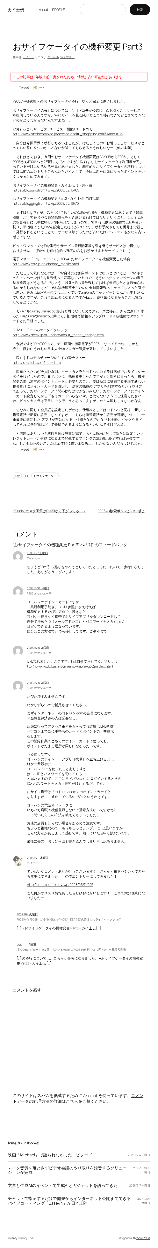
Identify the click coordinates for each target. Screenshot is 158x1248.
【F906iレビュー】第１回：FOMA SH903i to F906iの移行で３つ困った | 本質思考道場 (71, 949)
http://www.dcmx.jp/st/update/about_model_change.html (59, 334)
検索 (140, 10)
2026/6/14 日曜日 (139, 1155)
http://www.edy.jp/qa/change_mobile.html (46, 263)
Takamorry (34, 558)
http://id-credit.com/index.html (37, 362)
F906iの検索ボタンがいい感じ (121, 510)
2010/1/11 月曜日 (27, 945)
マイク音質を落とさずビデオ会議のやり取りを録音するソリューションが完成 (67, 1170)
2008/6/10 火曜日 (38, 588)
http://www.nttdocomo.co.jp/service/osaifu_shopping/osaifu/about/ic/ (68, 133)
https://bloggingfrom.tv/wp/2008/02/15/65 (46, 190)
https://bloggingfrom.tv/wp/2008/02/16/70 (46, 203)
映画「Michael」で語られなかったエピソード (50, 1155)
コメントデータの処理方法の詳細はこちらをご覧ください (78, 1098)
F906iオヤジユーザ (39, 593)
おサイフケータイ (45, 476)
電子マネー (67, 57)
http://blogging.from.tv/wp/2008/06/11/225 (60, 884)
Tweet (24, 87)
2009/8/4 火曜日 (27, 914)
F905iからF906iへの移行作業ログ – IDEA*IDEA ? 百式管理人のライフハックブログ (69, 919)
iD (26, 476)
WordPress (143, 1238)
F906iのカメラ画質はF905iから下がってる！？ (49, 510)
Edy (17, 476)
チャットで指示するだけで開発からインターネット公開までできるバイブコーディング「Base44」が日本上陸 (69, 1200)
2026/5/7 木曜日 (139, 1185)
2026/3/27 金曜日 (143, 1201)
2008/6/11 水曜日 (38, 858)
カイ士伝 (16, 9)
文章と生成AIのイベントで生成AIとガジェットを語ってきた (62, 1185)
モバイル (53, 57)
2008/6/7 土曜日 (37, 553)
